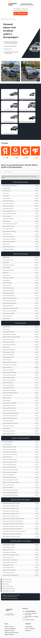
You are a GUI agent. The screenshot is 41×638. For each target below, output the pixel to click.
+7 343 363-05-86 (14, 598)
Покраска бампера (10, 628)
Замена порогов (9, 634)
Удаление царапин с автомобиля (8, 590)
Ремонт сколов (9, 626)
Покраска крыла (9, 630)
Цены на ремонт (30, 628)
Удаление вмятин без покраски (8, 588)
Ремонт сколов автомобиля (7, 586)
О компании (28, 626)
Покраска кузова (5, 583)
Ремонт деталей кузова (6, 579)
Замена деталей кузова (6, 581)
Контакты (28, 630)
